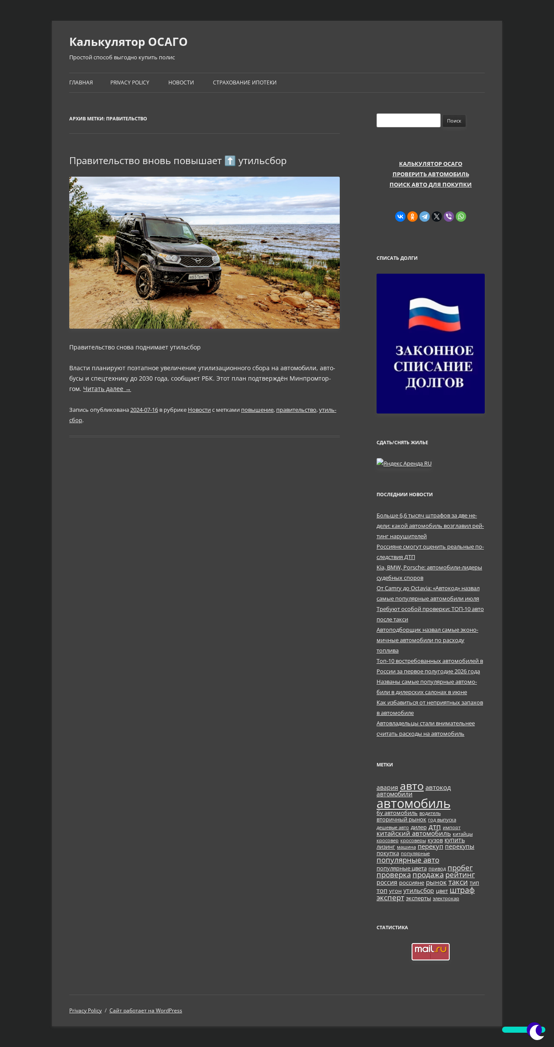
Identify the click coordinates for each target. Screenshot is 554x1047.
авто (412, 785)
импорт (452, 827)
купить (454, 840)
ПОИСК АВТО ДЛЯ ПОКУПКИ (431, 184)
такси (458, 882)
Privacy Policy (129, 82)
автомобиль (414, 803)
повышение (257, 410)
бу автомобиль (397, 813)
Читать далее (107, 389)
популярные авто (408, 859)
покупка (388, 853)
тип (474, 882)
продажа (428, 874)
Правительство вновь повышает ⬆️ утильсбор (178, 160)
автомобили (394, 794)
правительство (296, 410)
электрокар (446, 898)
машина (406, 847)
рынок (436, 882)
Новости (181, 82)
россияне (411, 882)
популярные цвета (402, 868)
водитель (430, 813)
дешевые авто (393, 827)
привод (437, 869)
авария (387, 787)
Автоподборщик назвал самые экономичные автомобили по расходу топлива (427, 640)
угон (395, 891)
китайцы (463, 834)
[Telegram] (424, 216)
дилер (419, 827)
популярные (415, 853)
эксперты (418, 898)
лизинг (386, 846)
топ (382, 890)
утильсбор (418, 890)
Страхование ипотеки (245, 82)
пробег (460, 867)
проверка (394, 874)
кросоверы (413, 840)
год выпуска (442, 820)
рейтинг (460, 874)
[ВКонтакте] (400, 216)
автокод (438, 787)
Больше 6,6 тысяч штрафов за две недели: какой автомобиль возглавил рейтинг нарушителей (430, 525)
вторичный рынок (401, 819)
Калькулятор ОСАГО (128, 41)
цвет (442, 891)
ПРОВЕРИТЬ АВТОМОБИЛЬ (431, 174)
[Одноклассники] (412, 216)
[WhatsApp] (461, 216)
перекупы (459, 846)
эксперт (390, 897)
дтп (434, 826)
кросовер (388, 840)
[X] (437, 216)
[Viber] (449, 216)
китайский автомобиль (414, 833)
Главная (81, 82)
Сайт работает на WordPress (146, 1010)
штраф (462, 890)
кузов (435, 840)
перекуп (430, 846)
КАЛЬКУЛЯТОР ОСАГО (430, 164)
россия (387, 882)
